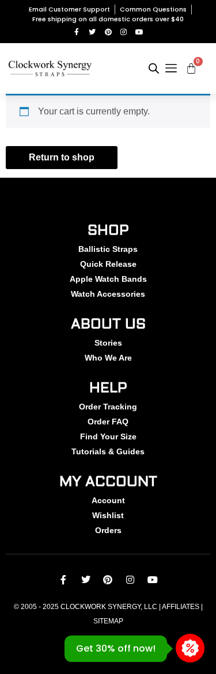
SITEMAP (108, 621)
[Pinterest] (108, 31)
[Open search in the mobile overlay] (154, 68)
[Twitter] (92, 31)
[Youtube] (139, 31)
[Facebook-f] (76, 31)
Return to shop (61, 157)
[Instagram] (123, 31)
